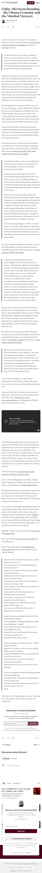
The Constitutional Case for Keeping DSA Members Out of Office (16, 790)
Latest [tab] (9, 783)
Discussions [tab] (16, 783)
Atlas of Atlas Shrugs (29, 485)
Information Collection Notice (24, 845)
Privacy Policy (21, 847)
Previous (7, 745)
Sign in (38, 3)
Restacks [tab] (14, 758)
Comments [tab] (6, 758)
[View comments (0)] (8, 27)
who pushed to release (15, 340)
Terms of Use (30, 843)
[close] (36, 801)
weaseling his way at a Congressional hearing (16, 399)
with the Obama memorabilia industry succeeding (21, 43)
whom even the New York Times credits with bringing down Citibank (19, 152)
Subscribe (31, 3)
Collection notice (32, 864)
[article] (21, 795)
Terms (26, 864)
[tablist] (10, 759)
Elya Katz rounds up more (19, 474)
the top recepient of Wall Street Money (21, 251)
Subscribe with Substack (22, 839)
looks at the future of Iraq (25, 539)
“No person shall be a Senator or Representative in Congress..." (12, 795)
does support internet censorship (21, 341)
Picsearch (35, 514)
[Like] (3, 27)
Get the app (28, 867)
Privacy (21, 864)
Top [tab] (4, 783)
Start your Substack (17, 867)
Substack (13, 871)
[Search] (38, 783)
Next (35, 745)
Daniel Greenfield (11, 20)
